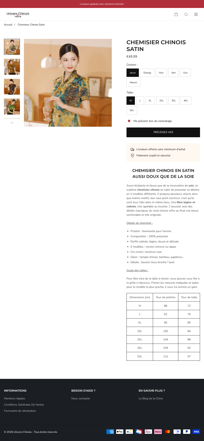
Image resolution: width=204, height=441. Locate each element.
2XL (161, 100)
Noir (161, 72)
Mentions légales (14, 398)
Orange (147, 72)
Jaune (133, 72)
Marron (133, 82)
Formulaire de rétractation (20, 411)
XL (150, 100)
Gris (185, 72)
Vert (173, 72)
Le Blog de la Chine (151, 398)
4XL (186, 100)
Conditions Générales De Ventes (24, 405)
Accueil (8, 24)
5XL (132, 110)
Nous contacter (80, 398)
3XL (174, 100)
